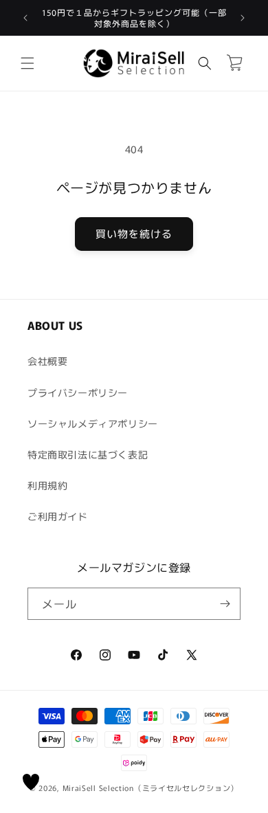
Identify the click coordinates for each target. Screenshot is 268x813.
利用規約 (47, 485)
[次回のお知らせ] (242, 18)
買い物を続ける (134, 233)
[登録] (225, 604)
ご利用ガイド (57, 516)
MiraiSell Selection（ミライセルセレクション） (150, 787)
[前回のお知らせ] (25, 18)
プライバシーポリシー (77, 392)
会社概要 (47, 361)
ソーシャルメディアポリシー (92, 423)
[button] (27, 63)
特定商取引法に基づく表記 (87, 454)
